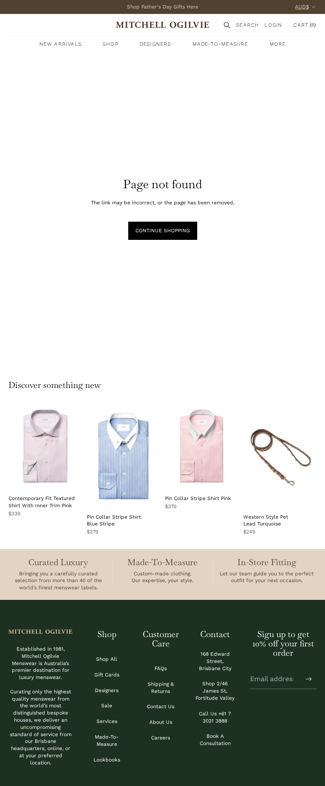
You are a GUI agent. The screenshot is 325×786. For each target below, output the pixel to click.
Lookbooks (107, 760)
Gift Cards (106, 675)
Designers (106, 690)
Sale (106, 706)
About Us (160, 722)
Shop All (106, 659)
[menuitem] (277, 44)
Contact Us (160, 706)
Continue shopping (162, 231)
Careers (160, 738)
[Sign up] (309, 679)
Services (106, 721)
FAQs (160, 668)
